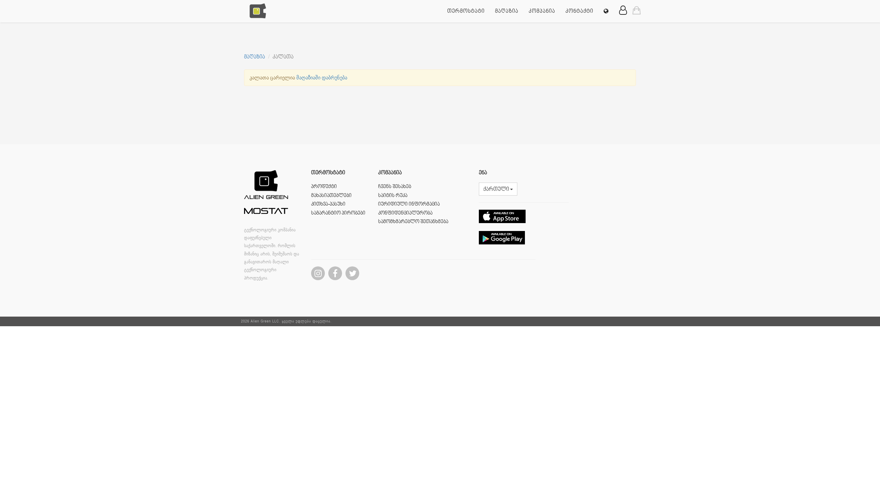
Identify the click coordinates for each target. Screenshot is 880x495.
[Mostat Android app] (502, 249)
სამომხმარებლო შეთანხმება (413, 221)
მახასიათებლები (331, 195)
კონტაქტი (579, 11)
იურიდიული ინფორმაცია (409, 204)
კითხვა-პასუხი (328, 204)
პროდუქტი (324, 186)
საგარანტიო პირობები (338, 213)
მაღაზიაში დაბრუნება (321, 77)
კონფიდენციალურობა (405, 213)
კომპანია (542, 11)
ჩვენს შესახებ (394, 186)
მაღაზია (506, 11)
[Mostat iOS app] (502, 228)
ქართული (496, 189)
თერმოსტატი (466, 11)
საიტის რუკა (392, 195)
